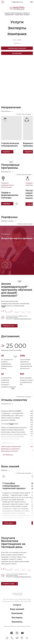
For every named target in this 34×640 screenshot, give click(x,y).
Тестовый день (17, 53)
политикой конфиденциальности (22, 318)
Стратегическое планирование (10, 144)
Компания (17, 34)
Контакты (17, 43)
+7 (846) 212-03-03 (17, 2)
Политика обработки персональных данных (17, 626)
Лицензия (6, 599)
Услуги (17, 22)
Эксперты (17, 28)
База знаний (17, 40)
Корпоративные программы (17, 48)
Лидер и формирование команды (9, 195)
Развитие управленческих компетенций (7, 185)
